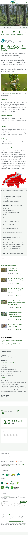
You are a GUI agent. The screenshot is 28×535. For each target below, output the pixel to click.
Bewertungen (7, 412)
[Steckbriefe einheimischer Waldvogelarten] (4, 272)
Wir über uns (4, 461)
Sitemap (11, 456)
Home (2, 456)
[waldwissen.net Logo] (14, 2)
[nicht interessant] (4, 435)
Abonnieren (23, 501)
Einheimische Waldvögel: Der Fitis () (16, 279)
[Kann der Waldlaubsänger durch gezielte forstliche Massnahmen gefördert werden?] (4, 305)
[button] (26, 2)
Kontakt (3, 459)
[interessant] (13, 435)
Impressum (11, 461)
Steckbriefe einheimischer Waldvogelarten (15, 269)
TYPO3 (9, 465)
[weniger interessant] (7, 435)
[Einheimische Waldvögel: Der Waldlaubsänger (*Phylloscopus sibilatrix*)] (4, 293)
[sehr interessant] (16, 435)
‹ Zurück (3, 27)
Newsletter (7, 496)
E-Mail (3, 377)
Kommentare (21, 413)
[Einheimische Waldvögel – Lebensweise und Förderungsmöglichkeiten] (4, 316)
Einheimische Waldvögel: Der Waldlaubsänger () (16, 290)
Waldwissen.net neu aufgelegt (16, 521)
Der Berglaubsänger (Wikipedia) (11, 343)
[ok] (10, 435)
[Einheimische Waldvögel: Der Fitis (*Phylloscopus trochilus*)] (4, 282)
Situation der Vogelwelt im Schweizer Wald (15, 325)
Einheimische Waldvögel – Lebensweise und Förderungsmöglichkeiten (15, 314)
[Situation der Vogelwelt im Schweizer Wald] (4, 327)
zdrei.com (21, 464)
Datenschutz (12, 459)
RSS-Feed (19, 461)
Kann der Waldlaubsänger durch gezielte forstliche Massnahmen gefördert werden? (17, 302)
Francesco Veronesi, (9, 93)
